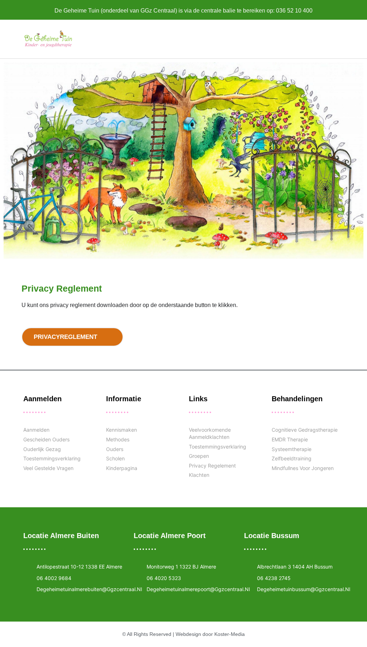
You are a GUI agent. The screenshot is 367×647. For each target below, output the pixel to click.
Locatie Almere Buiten (61, 536)
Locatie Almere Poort (170, 536)
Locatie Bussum (271, 536)
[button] (204, 39)
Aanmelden (42, 399)
